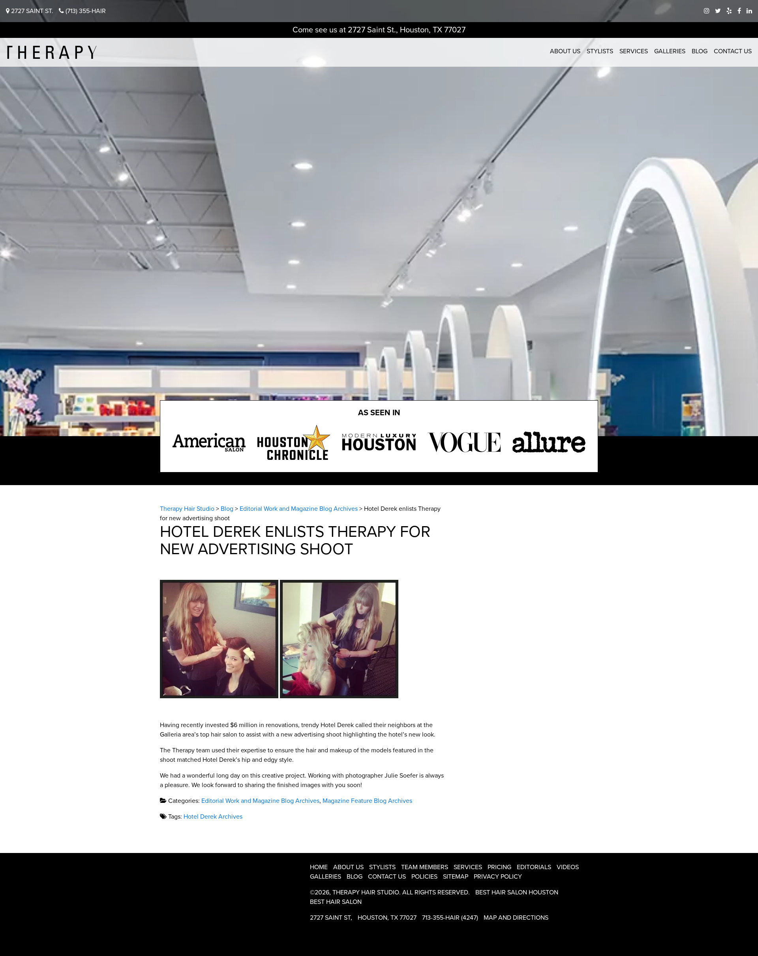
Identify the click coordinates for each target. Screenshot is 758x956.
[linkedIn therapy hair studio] (749, 11)
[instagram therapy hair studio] (706, 11)
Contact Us (733, 51)
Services (633, 51)
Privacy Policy (498, 877)
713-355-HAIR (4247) (450, 918)
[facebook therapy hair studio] (739, 11)
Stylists (600, 51)
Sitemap (455, 877)
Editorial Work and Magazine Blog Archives (260, 801)
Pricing (499, 867)
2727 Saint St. (31, 11)
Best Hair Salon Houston (516, 892)
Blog (699, 51)
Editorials (534, 867)
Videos (568, 867)
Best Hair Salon (336, 902)
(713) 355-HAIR (85, 11)
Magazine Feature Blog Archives (367, 801)
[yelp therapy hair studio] (729, 11)
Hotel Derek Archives (213, 817)
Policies (424, 877)
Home (319, 867)
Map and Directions (516, 918)
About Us (565, 51)
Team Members (424, 867)
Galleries (669, 51)
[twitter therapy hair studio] (718, 11)
